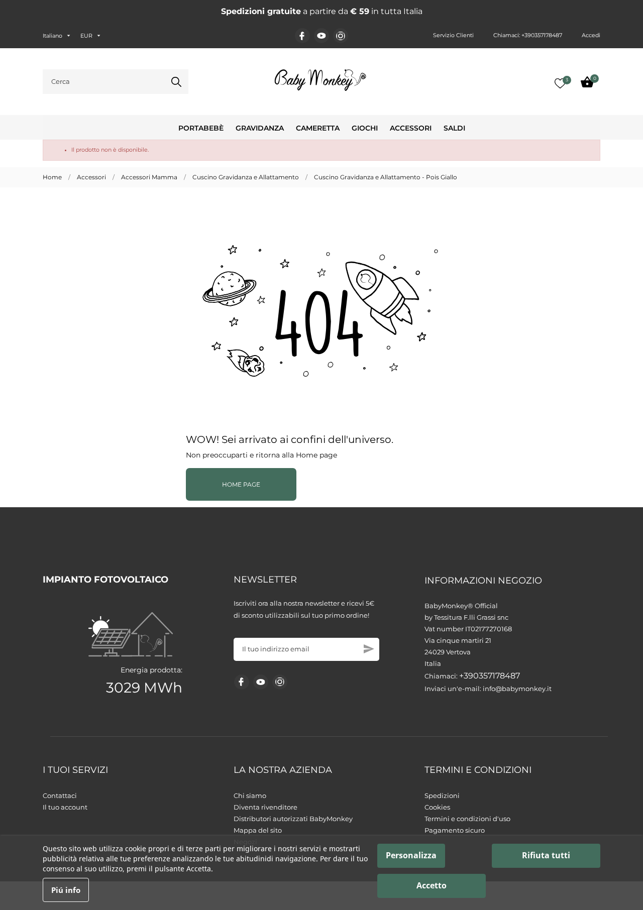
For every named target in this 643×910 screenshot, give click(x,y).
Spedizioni (442, 795)
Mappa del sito (258, 830)
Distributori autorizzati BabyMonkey (293, 819)
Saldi (454, 128)
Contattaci (60, 795)
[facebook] (302, 36)
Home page (241, 484)
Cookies (437, 807)
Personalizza (411, 855)
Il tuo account (65, 807)
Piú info (65, 890)
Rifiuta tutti (546, 855)
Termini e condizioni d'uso (467, 819)
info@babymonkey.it (517, 689)
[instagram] (340, 36)
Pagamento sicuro (454, 830)
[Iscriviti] (369, 649)
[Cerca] (176, 82)
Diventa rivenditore (265, 807)
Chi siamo (250, 795)
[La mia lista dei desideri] (560, 83)
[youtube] (321, 36)
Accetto (431, 885)
